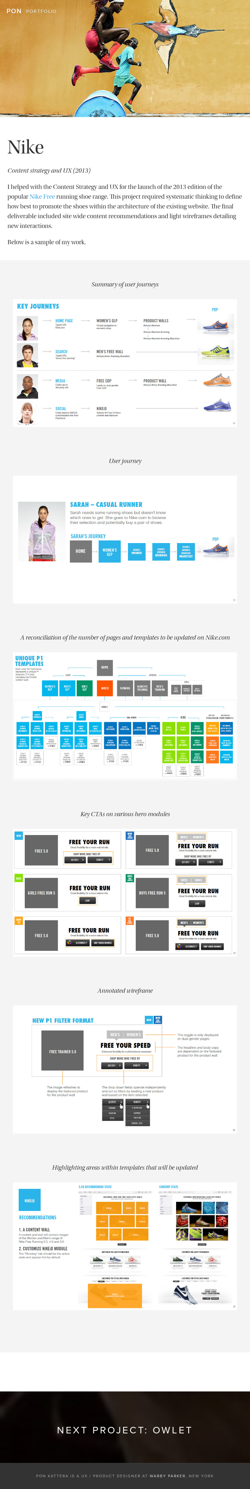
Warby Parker (168, 1476)
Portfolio (41, 11)
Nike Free (42, 196)
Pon (14, 11)
